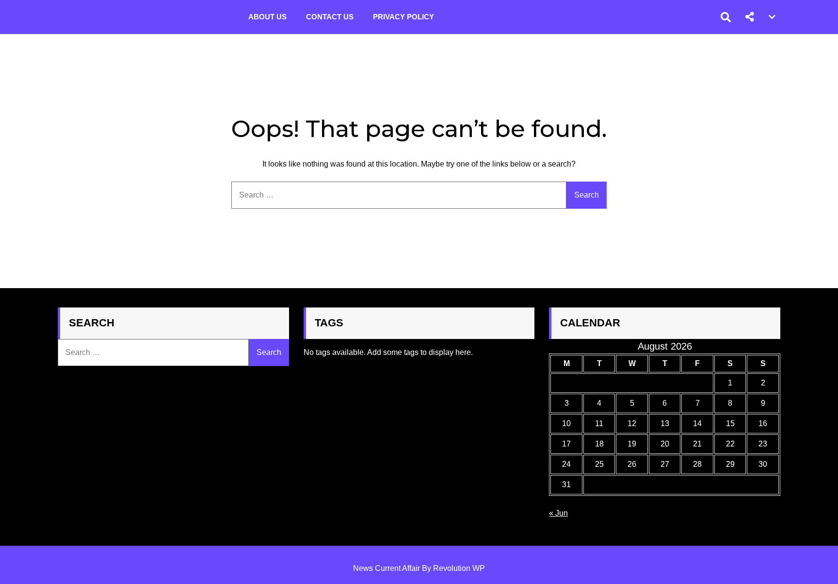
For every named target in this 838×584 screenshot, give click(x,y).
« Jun (558, 513)
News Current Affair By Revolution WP (419, 568)
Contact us (330, 17)
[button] (750, 17)
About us (267, 17)
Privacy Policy (403, 17)
